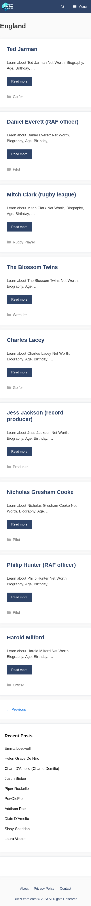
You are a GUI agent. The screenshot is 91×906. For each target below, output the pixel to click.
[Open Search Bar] (63, 6)
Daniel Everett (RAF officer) (42, 122)
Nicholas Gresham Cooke (40, 492)
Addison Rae (15, 809)
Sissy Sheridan (17, 829)
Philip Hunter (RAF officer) (41, 565)
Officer (18, 685)
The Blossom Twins (32, 267)
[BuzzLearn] (8, 6)
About (24, 888)
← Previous (16, 709)
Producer (20, 467)
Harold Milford (25, 637)
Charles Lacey (25, 340)
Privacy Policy (44, 888)
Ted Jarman (22, 49)
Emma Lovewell (18, 748)
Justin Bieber (15, 778)
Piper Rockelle (17, 789)
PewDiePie (14, 799)
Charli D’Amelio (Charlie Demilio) (32, 769)
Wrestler (20, 315)
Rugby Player (24, 242)
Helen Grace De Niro (22, 758)
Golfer (18, 97)
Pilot (16, 169)
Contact (65, 888)
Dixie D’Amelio (17, 819)
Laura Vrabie (15, 839)
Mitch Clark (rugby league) (41, 194)
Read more (20, 82)
